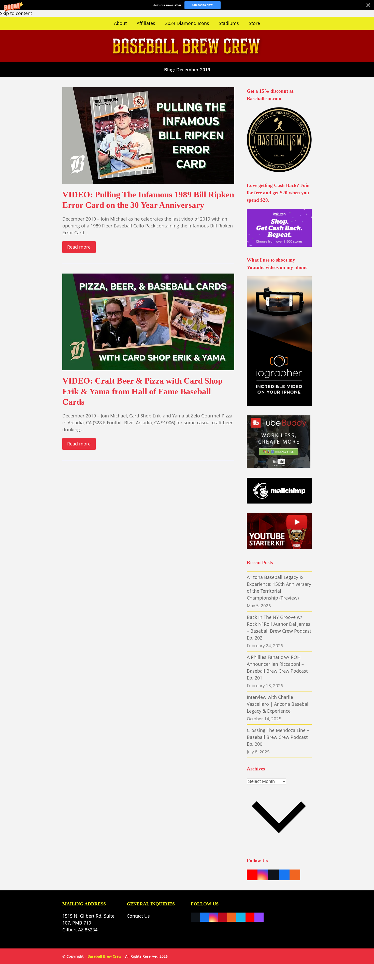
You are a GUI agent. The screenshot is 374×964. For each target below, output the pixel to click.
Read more (79, 247)
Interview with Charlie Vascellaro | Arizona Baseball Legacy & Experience (278, 704)
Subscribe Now (202, 5)
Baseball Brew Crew (104, 956)
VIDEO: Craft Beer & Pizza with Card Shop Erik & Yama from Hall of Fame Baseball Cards (142, 391)
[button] (187, 5)
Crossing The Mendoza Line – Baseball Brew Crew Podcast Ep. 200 (278, 737)
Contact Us (138, 916)
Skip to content (16, 13)
